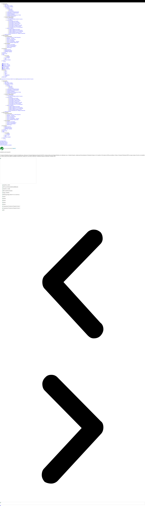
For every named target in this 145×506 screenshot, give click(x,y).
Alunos (6, 70)
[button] (72, 284)
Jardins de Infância (10, 28)
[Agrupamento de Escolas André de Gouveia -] (8, 78)
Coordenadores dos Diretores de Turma (14, 14)
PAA (5, 71)
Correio (6, 76)
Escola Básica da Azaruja (13, 21)
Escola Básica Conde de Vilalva (15, 23)
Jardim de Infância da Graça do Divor (16, 30)
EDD (3, 54)
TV (5, 61)
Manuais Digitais (8, 59)
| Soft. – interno (6, 67)
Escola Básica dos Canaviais (14, 22)
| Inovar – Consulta (6, 64)
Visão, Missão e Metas (9, 5)
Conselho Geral (9, 8)
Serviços (4, 77)
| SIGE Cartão (5, 63)
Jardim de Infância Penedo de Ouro (15, 32)
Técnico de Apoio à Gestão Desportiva (14, 37)
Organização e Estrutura (9, 6)
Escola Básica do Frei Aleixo (14, 24)
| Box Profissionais (6, 68)
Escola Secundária (10, 18)
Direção (8, 7)
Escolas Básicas (9, 20)
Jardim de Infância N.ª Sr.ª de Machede (16, 31)
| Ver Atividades (6, 66)
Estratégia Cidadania (8, 51)
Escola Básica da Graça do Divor (15, 26)
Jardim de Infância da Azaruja (14, 29)
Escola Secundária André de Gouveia (15, 19)
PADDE (8, 56)
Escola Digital (7, 57)
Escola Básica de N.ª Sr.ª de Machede (15, 27)
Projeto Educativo (8, 49)
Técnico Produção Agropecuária (12, 42)
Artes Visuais (9, 47)
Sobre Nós (6, 4)
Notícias (3, 60)
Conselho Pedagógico (11, 13)
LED (5, 58)
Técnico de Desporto (10, 40)
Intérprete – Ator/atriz (10, 38)
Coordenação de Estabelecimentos (13, 11)
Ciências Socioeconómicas (11, 45)
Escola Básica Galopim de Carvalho (15, 25)
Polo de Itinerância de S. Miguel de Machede (17, 33)
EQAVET (4, 52)
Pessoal (6, 72)
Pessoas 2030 (4, 53)
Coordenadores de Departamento (13, 12)
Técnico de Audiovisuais (11, 39)
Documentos (11, 10)
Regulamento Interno (8, 50)
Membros (10, 9)
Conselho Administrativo (11, 93)
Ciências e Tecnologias (11, 44)
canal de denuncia (8, 34)
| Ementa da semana (6, 65)
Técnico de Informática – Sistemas (13, 41)
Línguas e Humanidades (11, 46)
